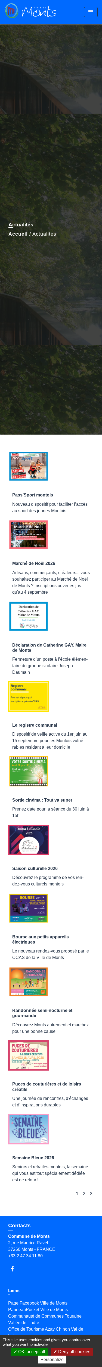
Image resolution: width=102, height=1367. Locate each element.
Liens (14, 1290)
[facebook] (14, 1269)
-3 (90, 1193)
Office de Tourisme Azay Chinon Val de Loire (45, 1332)
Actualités (44, 234)
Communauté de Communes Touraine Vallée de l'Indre (45, 1319)
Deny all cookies (73, 1351)
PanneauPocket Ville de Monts (38, 1309)
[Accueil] (30, 12)
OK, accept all (31, 1351)
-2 (83, 1193)
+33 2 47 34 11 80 (25, 1256)
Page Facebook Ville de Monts (37, 1303)
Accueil (18, 234)
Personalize (52, 1359)
